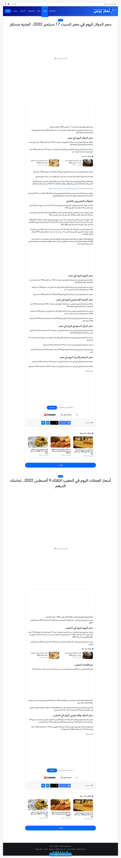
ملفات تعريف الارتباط (61, 849)
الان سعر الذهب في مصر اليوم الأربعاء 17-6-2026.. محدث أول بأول (39, 451)
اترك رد (60, 465)
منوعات (15, 11)
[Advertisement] (60, 42)
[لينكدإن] (48, 423)
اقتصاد (45, 11)
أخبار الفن (22, 11)
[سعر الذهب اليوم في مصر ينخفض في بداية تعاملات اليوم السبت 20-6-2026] (60, 442)
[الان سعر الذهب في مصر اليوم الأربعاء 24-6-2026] (54, 162)
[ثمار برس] (103, 11)
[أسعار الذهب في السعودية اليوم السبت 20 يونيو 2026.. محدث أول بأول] (83, 442)
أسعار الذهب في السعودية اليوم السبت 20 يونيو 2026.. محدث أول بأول (83, 452)
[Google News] (66, 415)
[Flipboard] (49, 415)
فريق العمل (51, 849)
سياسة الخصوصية (80, 849)
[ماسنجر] (43, 423)
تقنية (38, 11)
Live (8, 11)
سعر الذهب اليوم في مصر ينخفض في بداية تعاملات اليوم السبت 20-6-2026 (60, 451)
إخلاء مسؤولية (39, 849)
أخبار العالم (52, 11)
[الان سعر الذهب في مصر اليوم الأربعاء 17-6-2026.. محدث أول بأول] (38, 442)
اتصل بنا (46, 849)
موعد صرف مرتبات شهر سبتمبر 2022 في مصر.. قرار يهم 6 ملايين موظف (68, 189)
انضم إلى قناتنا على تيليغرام (62, 854)
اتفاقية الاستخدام (71, 849)
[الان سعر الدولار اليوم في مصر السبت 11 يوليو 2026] (88, 162)
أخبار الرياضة (31, 11)
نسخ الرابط (52, 408)
